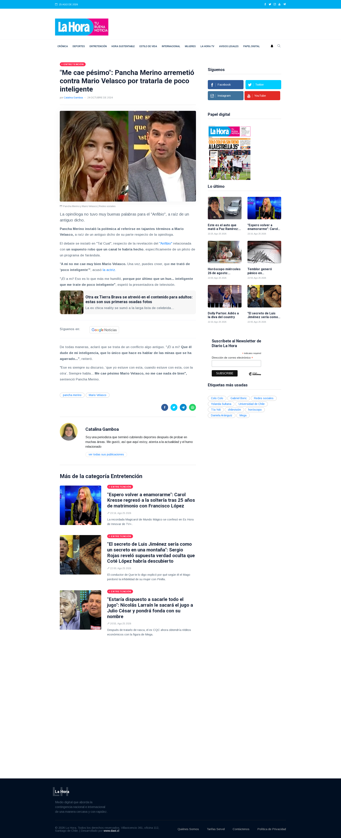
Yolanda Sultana (221, 403)
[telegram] (284, 4)
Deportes (79, 46)
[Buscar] (279, 46)
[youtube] (279, 4)
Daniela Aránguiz (221, 415)
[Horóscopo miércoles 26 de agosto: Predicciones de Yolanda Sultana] (225, 252)
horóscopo (255, 409)
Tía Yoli (216, 409)
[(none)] (69, 431)
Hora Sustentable (123, 46)
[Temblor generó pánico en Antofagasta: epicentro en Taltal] (264, 252)
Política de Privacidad (271, 829)
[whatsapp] (192, 407)
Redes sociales (264, 398)
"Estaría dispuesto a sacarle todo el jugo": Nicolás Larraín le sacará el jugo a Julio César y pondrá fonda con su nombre (150, 608)
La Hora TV (207, 46)
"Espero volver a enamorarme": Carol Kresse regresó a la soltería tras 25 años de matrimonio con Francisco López (151, 500)
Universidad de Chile (252, 403)
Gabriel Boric (238, 398)
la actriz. (109, 270)
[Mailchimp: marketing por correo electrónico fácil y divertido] (255, 376)
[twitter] (270, 4)
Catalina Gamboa (73, 97)
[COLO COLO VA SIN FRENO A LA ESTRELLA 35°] (229, 152)
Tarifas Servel (216, 829)
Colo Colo (217, 398)
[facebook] (265, 4)
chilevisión (234, 409)
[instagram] (275, 4)
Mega (243, 415)
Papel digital (251, 46)
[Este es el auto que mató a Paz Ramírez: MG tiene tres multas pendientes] (225, 208)
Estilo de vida (148, 46)
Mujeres (190, 46)
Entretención (98, 46)
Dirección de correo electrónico (232, 358)
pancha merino (72, 395)
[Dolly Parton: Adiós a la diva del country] (225, 296)
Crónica (62, 46)
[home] (81, 26)
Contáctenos (241, 829)
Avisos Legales (229, 46)
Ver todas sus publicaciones (106, 454)
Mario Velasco (97, 395)
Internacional (171, 46)
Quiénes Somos (188, 829)
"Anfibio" (165, 243)
